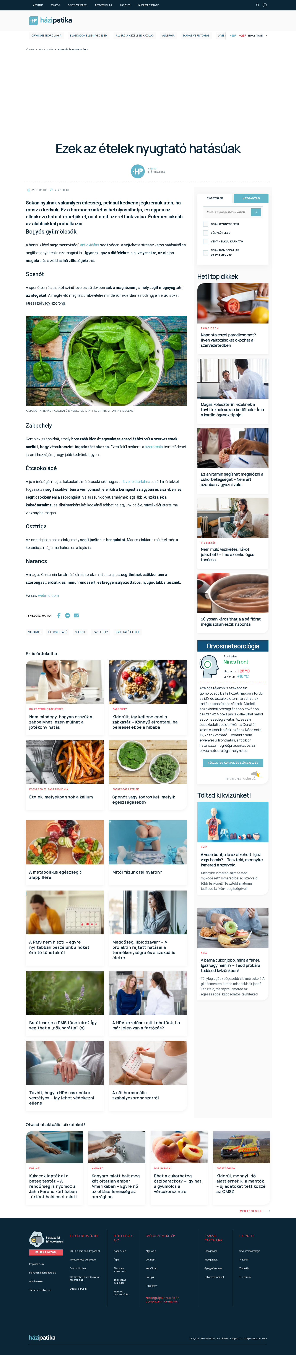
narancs (34, 632)
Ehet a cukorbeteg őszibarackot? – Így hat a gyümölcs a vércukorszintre (178, 1183)
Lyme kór (224, 35)
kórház (34, 1168)
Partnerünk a (234, 779)
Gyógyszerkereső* (160, 1236)
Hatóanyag (251, 198)
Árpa (116, 1259)
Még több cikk (250, 1211)
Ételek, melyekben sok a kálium (61, 796)
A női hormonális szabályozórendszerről (135, 1095)
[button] (85, 1238)
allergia (168, 35)
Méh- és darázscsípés (121, 1293)
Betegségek (211, 1250)
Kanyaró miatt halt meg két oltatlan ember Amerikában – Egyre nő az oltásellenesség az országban (116, 1186)
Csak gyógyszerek (225, 224)
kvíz (204, 847)
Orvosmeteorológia (46, 35)
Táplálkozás (46, 50)
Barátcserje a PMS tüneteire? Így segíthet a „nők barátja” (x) (63, 1025)
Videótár (244, 1259)
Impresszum (36, 1263)
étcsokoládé (57, 632)
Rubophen (151, 1285)
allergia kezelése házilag (135, 35)
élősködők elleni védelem (88, 35)
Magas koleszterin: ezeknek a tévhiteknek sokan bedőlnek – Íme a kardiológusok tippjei (232, 409)
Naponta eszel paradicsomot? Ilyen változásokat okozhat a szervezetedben (228, 340)
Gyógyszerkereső (77, 5)
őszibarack (162, 1168)
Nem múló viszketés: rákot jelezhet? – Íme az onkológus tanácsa (227, 554)
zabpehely (100, 632)
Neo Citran (151, 1268)
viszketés (208, 542)
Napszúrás (120, 1250)
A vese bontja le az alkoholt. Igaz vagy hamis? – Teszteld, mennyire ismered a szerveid (232, 859)
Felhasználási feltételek (42, 1272)
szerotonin (154, 446)
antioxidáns (89, 245)
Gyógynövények (213, 1268)
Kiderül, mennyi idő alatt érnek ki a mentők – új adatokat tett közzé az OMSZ (241, 1183)
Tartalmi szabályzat (40, 1290)
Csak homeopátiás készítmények (225, 253)
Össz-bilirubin (78, 1268)
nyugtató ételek (128, 632)
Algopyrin (151, 1250)
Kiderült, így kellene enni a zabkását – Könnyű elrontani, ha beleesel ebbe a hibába (145, 722)
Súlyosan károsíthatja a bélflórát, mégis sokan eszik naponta (231, 621)
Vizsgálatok (211, 1259)
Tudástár (244, 1268)
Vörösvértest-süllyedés (83, 1259)
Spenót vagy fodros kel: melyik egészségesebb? (143, 799)
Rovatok (55, 5)
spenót (80, 632)
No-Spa (150, 1277)
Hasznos (125, 5)
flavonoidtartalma (135, 481)
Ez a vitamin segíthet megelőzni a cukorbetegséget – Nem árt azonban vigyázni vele (232, 479)
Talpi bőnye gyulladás (120, 1281)
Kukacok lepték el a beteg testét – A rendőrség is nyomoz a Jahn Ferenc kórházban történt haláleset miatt (53, 1186)
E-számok (245, 1277)
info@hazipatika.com (255, 1338)
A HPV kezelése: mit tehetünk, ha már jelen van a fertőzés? (146, 1025)
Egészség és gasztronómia (48, 789)
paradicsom (210, 328)
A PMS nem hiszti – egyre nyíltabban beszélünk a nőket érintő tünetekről (59, 947)
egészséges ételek (125, 789)
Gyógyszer (215, 198)
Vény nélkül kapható (227, 241)
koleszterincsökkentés (46, 709)
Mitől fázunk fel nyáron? (137, 872)
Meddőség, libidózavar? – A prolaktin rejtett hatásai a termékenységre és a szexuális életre (143, 949)
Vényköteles (220, 232)
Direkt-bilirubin (78, 1288)
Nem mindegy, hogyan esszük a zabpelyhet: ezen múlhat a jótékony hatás (60, 722)
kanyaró (97, 1168)
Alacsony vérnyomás (120, 1270)
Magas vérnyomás (196, 35)
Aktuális (38, 5)
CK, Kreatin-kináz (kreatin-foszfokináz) (85, 1278)
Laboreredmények (148, 5)
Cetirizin (150, 1259)
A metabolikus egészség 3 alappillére (55, 874)
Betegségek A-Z (103, 5)
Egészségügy (225, 1168)
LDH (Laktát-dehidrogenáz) (85, 1250)
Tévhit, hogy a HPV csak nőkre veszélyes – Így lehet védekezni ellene (61, 1098)
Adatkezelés (36, 1281)
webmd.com (48, 595)
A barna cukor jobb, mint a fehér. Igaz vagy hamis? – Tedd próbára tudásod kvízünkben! (230, 965)
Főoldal (30, 50)
